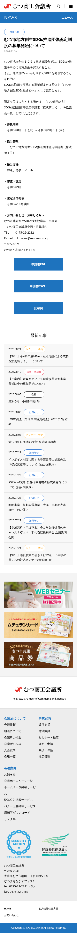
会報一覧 (10, 756)
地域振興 (44, 731)
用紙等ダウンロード (17, 812)
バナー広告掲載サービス (20, 806)
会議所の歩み (12, 744)
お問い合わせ (11, 915)
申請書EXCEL (38, 286)
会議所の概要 (12, 737)
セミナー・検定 (49, 737)
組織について (12, 731)
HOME (7, 908)
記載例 (38, 308)
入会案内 (10, 750)
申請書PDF (38, 264)
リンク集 (10, 819)
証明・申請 (46, 744)
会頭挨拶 (10, 724)
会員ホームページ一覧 (18, 781)
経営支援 (44, 724)
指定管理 (44, 756)
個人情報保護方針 (48, 908)
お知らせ (10, 774)
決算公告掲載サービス (18, 800)
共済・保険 (46, 750)
